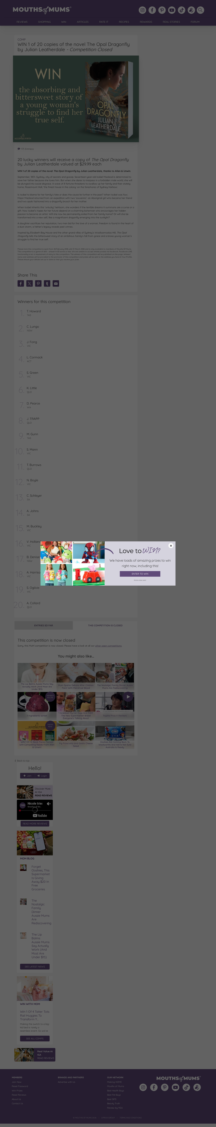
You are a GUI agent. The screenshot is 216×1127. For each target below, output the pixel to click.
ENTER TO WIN (140, 573)
